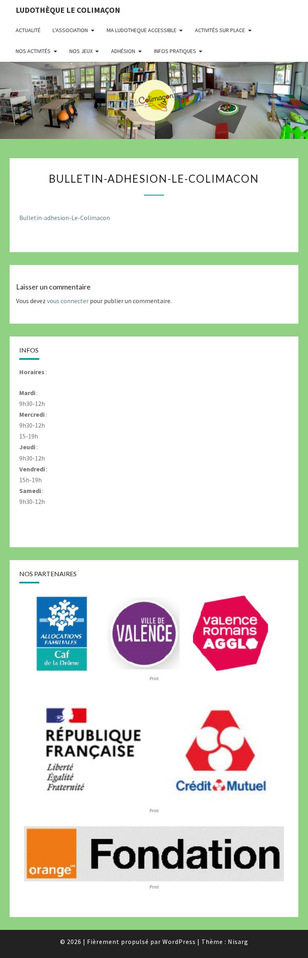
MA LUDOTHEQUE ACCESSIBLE (141, 30)
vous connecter (68, 301)
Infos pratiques (175, 51)
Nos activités (33, 51)
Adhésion (123, 51)
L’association (70, 30)
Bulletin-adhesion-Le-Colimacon (64, 218)
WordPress (179, 942)
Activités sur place (220, 30)
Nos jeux (81, 51)
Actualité (28, 30)
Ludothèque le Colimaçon (68, 10)
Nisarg (238, 942)
